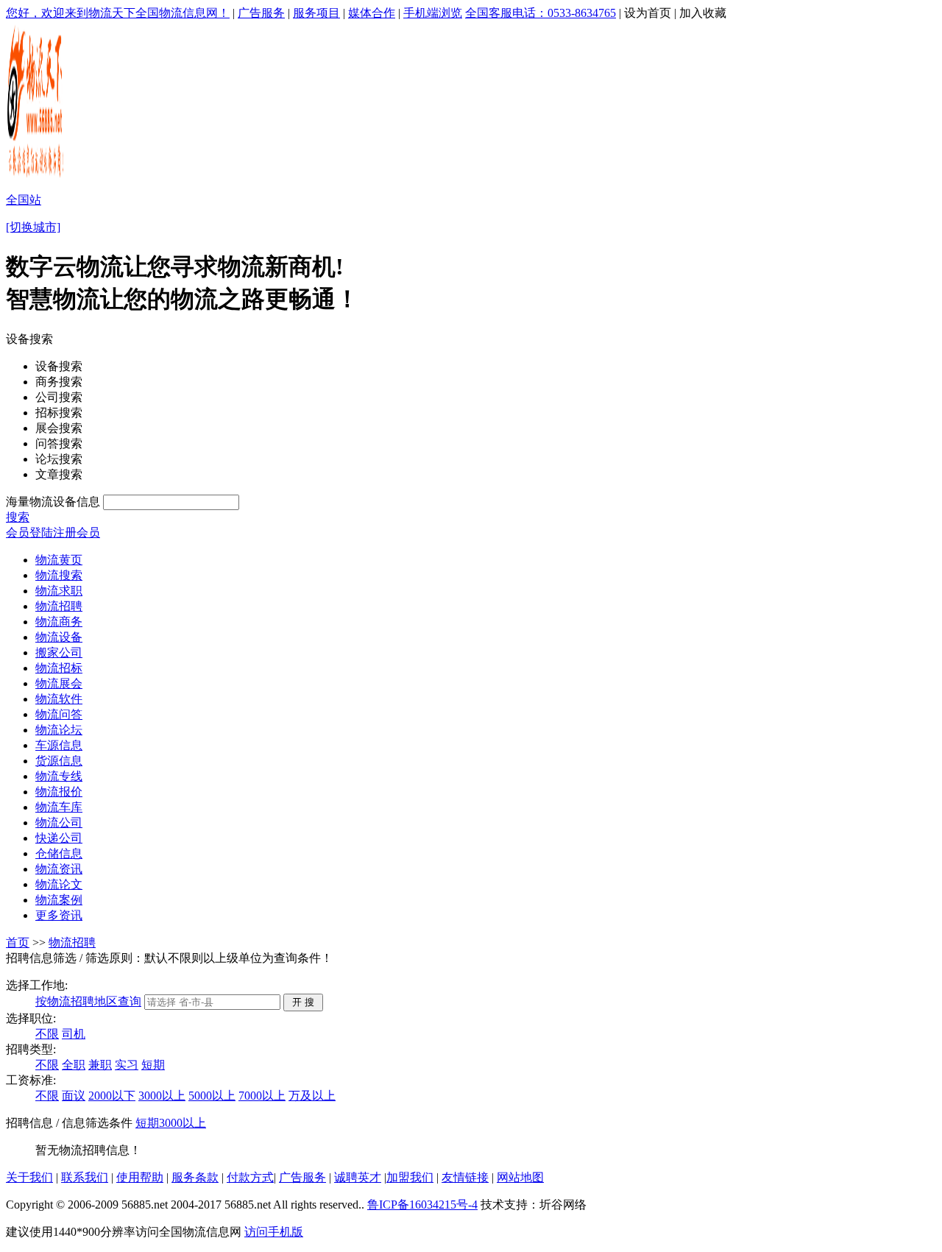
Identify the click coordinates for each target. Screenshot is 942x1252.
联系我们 (84, 1177)
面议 (73, 1095)
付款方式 (250, 1177)
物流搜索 (58, 575)
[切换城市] (33, 227)
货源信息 (58, 760)
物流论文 (58, 884)
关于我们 (29, 1177)
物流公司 (58, 822)
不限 (47, 1034)
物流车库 (58, 807)
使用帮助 (139, 1177)
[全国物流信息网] (36, 177)
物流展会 (58, 683)
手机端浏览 (432, 13)
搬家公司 (58, 652)
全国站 (23, 200)
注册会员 (76, 532)
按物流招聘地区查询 (88, 1001)
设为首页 (647, 13)
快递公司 (58, 838)
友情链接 (465, 1177)
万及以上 (312, 1095)
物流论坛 (58, 730)
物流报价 (58, 791)
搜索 (17, 517)
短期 (153, 1064)
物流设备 (58, 637)
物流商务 (58, 621)
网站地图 (520, 1177)
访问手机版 (273, 1232)
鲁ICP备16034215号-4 (422, 1204)
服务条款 (195, 1177)
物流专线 (58, 776)
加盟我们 (409, 1177)
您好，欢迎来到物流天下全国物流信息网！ (118, 13)
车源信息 (58, 745)
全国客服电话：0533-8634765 (540, 13)
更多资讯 (58, 915)
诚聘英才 (357, 1177)
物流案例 (58, 900)
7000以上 (262, 1095)
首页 (17, 942)
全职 (73, 1064)
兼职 (100, 1064)
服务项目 (316, 13)
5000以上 (212, 1095)
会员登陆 (29, 532)
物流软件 (58, 699)
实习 (126, 1064)
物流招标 (58, 668)
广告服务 (261, 13)
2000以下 (111, 1095)
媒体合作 (371, 13)
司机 (73, 1034)
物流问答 (58, 714)
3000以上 (161, 1095)
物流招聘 (58, 606)
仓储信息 (58, 853)
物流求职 (58, 590)
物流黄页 (58, 560)
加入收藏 (702, 13)
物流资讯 (58, 869)
